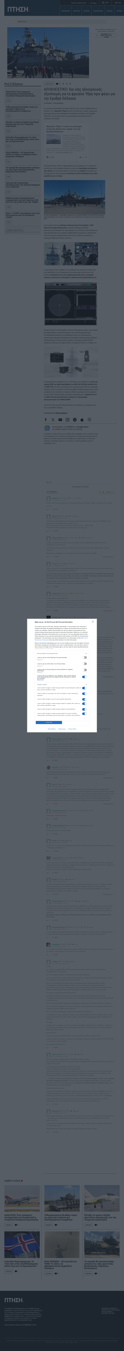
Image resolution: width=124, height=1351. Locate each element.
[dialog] (62, 675)
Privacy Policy (72, 729)
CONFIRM (49, 722)
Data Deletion (52, 729)
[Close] (93, 622)
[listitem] (62, 653)
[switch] (84, 657)
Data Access (62, 729)
